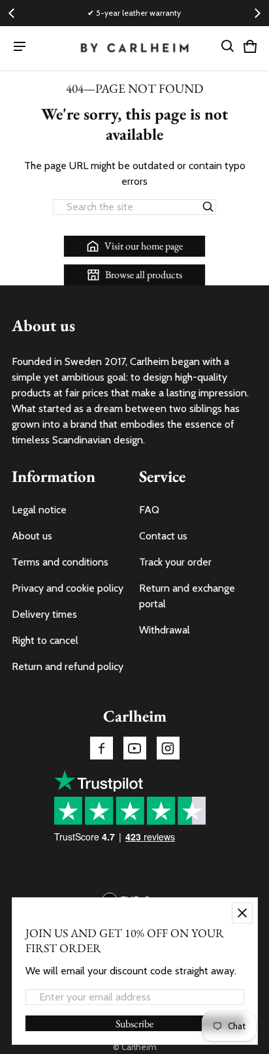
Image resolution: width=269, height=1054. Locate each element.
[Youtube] (134, 748)
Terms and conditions (60, 562)
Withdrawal (164, 630)
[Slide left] (11, 13)
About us (32, 536)
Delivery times (44, 614)
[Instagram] (168, 748)
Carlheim (139, 1047)
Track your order (175, 562)
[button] (228, 46)
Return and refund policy (67, 666)
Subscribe (134, 1023)
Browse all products (143, 274)
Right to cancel (45, 640)
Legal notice (39, 509)
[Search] (208, 207)
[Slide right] (257, 13)
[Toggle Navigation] (19, 46)
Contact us (163, 536)
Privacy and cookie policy (67, 588)
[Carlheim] (134, 49)
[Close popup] (242, 913)
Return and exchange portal (187, 596)
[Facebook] (101, 748)
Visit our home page (143, 246)
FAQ (149, 509)
